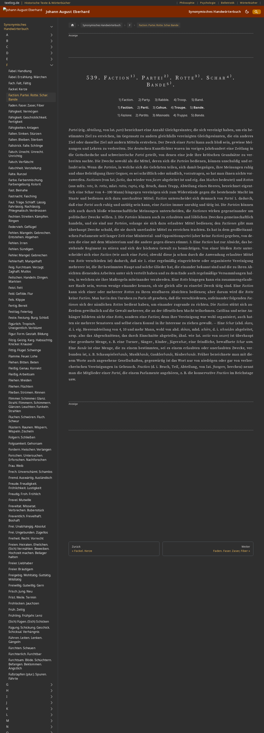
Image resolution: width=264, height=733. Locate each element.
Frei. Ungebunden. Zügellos (28, 532)
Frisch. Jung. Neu (20, 591)
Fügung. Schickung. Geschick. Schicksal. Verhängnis (29, 630)
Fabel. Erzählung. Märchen (28, 77)
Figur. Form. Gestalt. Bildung (28, 334)
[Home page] (72, 25)
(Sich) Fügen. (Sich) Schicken (29, 622)
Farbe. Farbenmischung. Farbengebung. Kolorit (26, 182)
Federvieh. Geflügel (22, 227)
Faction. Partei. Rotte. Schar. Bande (28, 97)
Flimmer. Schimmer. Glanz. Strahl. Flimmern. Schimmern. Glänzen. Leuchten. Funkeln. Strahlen (30, 404)
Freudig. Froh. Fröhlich (25, 494)
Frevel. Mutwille (20, 500)
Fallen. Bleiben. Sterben (26, 140)
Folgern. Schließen (22, 437)
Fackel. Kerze (18, 89)
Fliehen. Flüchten (21, 386)
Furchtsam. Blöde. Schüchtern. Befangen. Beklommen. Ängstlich (30, 664)
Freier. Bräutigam (21, 569)
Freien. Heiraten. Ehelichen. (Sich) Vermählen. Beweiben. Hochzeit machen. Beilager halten (29, 551)
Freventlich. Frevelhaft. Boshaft (25, 518)
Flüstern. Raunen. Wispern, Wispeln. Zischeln (28, 429)
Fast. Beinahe (18, 190)
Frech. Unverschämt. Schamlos (30, 472)
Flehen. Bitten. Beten (24, 362)
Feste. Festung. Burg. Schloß (29, 318)
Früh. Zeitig (17, 609)
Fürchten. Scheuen (22, 648)
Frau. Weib (16, 466)
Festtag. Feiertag (20, 312)
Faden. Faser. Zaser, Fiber (26, 105)
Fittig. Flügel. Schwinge (25, 350)
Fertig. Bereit (18, 306)
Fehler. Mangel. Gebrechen (28, 255)
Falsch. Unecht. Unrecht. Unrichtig (26, 154)
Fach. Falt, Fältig (20, 83)
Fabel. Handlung (20, 71)
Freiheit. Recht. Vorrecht (26, 538)
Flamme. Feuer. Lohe (23, 356)
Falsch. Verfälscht (21, 162)
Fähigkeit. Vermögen (23, 111)
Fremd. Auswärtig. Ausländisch (30, 478)
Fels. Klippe (17, 300)
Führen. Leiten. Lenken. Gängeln (25, 640)
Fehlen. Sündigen (21, 249)
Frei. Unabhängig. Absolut (27, 526)
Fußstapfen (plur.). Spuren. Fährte (28, 676)
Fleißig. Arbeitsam (21, 374)
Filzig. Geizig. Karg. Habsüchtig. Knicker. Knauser (31, 342)
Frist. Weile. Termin (22, 597)
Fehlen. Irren (18, 243)
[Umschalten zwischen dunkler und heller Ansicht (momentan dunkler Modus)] (247, 12)
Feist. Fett (16, 288)
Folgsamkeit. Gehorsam (25, 444)
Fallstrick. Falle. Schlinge (26, 146)
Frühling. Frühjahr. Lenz (25, 616)
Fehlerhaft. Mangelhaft (25, 261)
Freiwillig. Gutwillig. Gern (26, 585)
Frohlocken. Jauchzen (24, 603)
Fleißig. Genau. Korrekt (25, 368)
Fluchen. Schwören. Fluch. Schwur (27, 419)
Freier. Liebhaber (21, 563)
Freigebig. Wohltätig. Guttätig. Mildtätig (30, 577)
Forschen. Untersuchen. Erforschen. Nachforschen (27, 457)
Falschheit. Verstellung (25, 168)
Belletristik (227, 2)
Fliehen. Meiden (20, 380)
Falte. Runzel (18, 174)
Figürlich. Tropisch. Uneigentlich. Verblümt (25, 326)
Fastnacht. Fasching (23, 196)
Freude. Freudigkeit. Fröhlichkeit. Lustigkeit (25, 486)
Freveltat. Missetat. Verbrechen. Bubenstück (26, 508)
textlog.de (12, 3)
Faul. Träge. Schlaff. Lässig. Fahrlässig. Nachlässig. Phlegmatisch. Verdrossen (27, 206)
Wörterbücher (249, 2)
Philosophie (187, 2)
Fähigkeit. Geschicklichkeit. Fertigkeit (28, 119)
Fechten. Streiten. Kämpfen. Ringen (29, 219)
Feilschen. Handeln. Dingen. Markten (28, 279)
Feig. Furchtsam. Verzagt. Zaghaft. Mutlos (26, 269)
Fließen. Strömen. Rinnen (27, 392)
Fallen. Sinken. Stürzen (25, 134)
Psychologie (207, 2)
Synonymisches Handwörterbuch (215, 11)
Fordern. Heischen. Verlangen (30, 449)
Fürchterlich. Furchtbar (25, 654)
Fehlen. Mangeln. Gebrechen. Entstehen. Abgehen (30, 235)
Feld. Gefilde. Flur (21, 294)
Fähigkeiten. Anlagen (24, 128)
